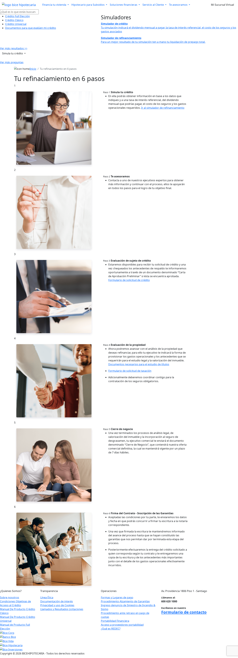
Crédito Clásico (14, 20)
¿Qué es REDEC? (110, 628)
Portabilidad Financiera (115, 621)
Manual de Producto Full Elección (15, 626)
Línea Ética (46, 597)
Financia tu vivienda (54, 4)
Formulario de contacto (184, 612)
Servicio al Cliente (153, 4)
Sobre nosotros (9, 597)
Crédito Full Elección (17, 16)
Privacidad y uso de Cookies (57, 605)
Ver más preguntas (11, 62)
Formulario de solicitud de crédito (129, 280)
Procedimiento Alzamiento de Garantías (125, 601)
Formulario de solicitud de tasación (129, 371)
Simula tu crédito (13, 53)
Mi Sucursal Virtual (222, 4)
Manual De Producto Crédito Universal (17, 619)
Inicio (33, 69)
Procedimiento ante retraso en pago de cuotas (125, 615)
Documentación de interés (56, 601)
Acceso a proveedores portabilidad (122, 625)
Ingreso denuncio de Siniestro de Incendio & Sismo (128, 607)
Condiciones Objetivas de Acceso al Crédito (15, 603)
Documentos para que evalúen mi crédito (30, 28)
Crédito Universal (15, 24)
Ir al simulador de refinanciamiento (162, 108)
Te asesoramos (178, 4)
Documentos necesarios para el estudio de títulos (138, 364)
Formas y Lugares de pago (117, 597)
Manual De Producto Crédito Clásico (17, 611)
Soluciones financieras (124, 4)
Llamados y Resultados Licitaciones (61, 609)
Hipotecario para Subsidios (88, 4)
